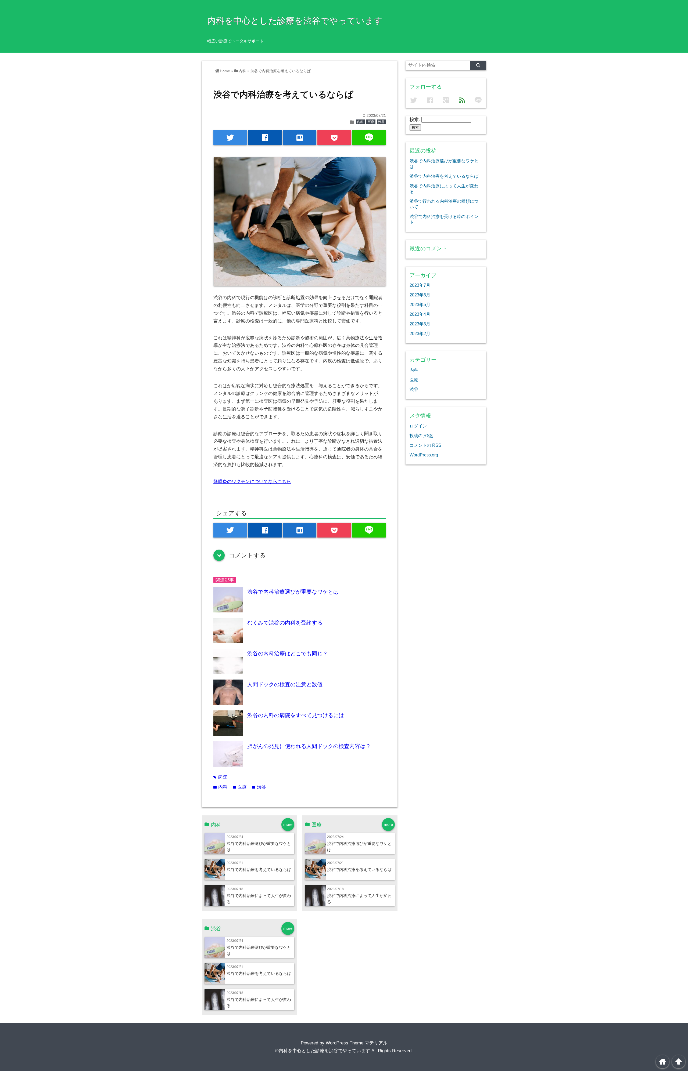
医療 (371, 122)
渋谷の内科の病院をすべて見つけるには (295, 715)
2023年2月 (420, 333)
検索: (415, 119)
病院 (220, 777)
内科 (360, 122)
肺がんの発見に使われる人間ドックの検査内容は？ (309, 746)
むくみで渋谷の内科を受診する (284, 623)
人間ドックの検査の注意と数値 (284, 684)
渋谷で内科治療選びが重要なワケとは (293, 592)
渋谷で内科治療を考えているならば (259, 869)
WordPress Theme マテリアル (357, 1042)
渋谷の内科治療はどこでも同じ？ (287, 653)
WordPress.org (424, 454)
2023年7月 (420, 285)
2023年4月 (420, 314)
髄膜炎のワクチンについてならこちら (252, 481)
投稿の (421, 435)
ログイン (418, 425)
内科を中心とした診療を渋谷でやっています (294, 21)
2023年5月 (420, 304)
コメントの (425, 445)
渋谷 (381, 122)
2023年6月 (420, 294)
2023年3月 (420, 323)
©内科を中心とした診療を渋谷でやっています (322, 1050)
